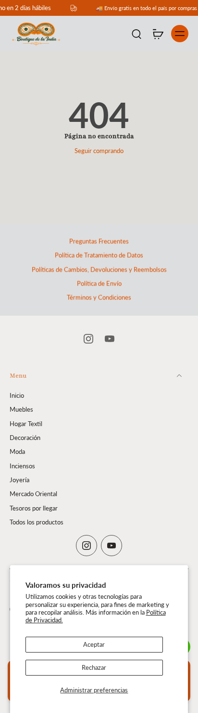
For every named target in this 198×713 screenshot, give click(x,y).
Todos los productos (36, 521)
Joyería (19, 479)
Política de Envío (99, 283)
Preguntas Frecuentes (99, 241)
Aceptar (94, 644)
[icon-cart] (157, 33)
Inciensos (22, 465)
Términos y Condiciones (99, 297)
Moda (17, 451)
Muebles (21, 409)
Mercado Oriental (33, 494)
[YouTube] (109, 338)
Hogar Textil (26, 423)
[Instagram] (88, 338)
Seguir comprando (99, 150)
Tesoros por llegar (34, 507)
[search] (136, 33)
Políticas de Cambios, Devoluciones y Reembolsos (99, 269)
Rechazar (94, 667)
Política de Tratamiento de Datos (99, 255)
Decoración (25, 437)
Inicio (17, 395)
